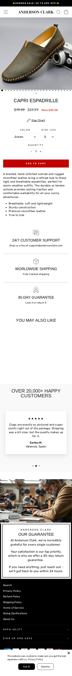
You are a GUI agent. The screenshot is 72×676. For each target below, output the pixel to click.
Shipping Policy (12, 602)
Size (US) (49, 130)
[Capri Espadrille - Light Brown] (18, 371)
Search (7, 585)
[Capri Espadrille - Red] (22, 371)
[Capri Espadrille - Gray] (9, 371)
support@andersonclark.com (46, 245)
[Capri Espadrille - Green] (5, 371)
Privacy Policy (12, 590)
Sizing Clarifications (15, 613)
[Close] (69, 653)
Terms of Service (13, 607)
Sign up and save (18, 638)
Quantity (36, 145)
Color (25, 130)
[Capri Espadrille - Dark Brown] (13, 371)
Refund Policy (11, 596)
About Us (8, 619)
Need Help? (12, 629)
